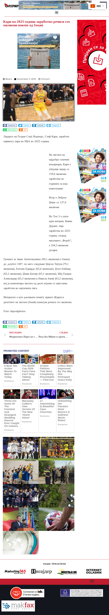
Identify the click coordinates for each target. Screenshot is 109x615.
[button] (56, 12)
